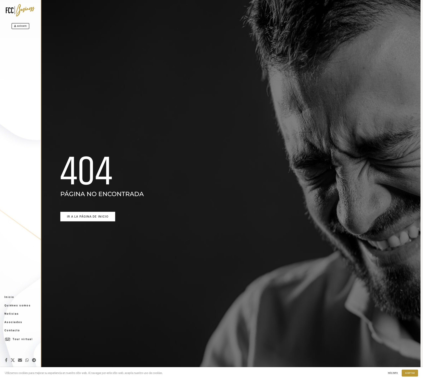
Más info (393, 373)
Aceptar (410, 373)
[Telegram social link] (34, 360)
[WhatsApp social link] (27, 360)
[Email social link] (20, 360)
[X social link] (12, 360)
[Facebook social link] (6, 360)
